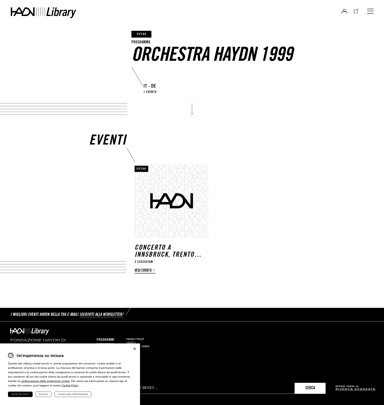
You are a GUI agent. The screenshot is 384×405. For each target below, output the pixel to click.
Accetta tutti (20, 394)
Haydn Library (43, 12)
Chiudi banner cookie (135, 349)
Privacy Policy (135, 339)
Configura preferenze (73, 394)
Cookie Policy (70, 385)
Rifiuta (43, 394)
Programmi (105, 340)
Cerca (310, 388)
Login (344, 11)
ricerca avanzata (356, 389)
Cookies (131, 343)
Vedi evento (143, 271)
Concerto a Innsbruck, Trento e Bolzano (167, 252)
